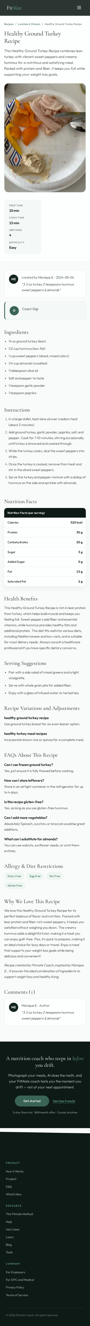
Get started (32, 1101)
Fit (14, 7)
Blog (9, 1245)
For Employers (15, 1272)
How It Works (14, 1171)
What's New (14, 1194)
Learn (10, 1237)
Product (11, 1179)
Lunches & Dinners (29, 24)
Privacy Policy (15, 1287)
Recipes (9, 24)
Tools (9, 1252)
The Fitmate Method (19, 1214)
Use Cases (12, 1229)
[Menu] (79, 7)
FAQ (9, 1187)
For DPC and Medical (20, 1280)
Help (9, 1222)
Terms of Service (17, 1295)
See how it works (64, 1101)
